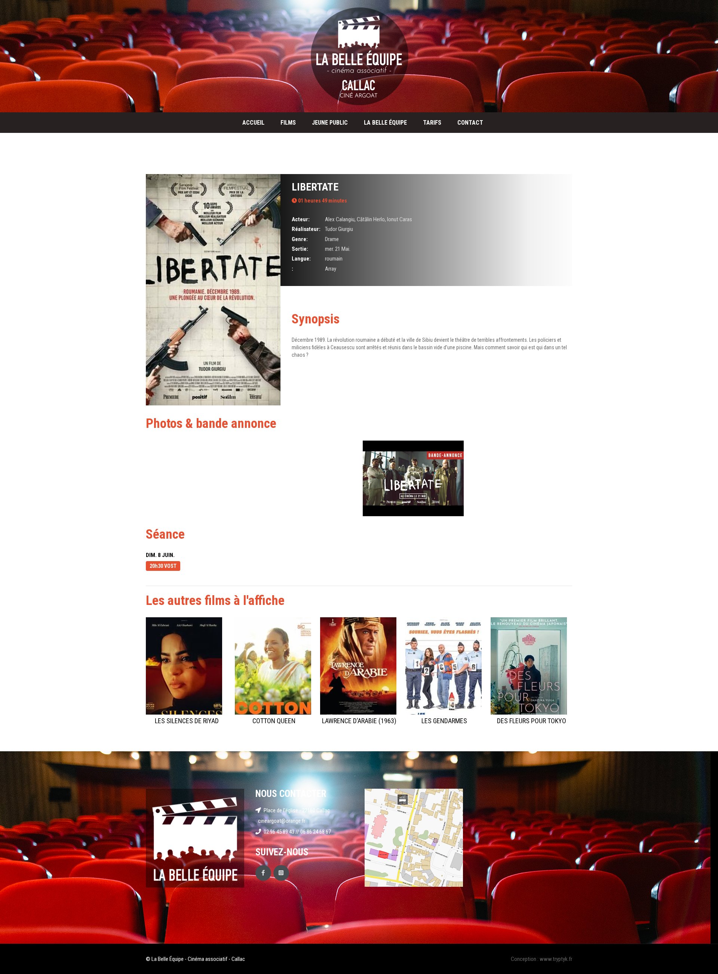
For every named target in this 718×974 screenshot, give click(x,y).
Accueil (253, 122)
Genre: (300, 239)
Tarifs (432, 122)
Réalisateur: (306, 229)
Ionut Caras (399, 219)
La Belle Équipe (385, 122)
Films (288, 122)
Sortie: (300, 249)
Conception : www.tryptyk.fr (541, 959)
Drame (332, 239)
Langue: (301, 258)
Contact (470, 122)
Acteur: (301, 219)
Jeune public (330, 122)
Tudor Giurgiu (339, 229)
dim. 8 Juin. (160, 555)
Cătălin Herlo (371, 219)
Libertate (315, 187)
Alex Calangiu (340, 219)
